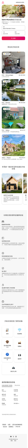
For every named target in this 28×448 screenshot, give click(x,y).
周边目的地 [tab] (17, 385)
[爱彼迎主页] (3, 2)
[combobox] (13, 28)
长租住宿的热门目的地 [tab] (7, 385)
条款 (15, 440)
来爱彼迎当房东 (20, 2)
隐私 (12, 440)
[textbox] (7, 34)
